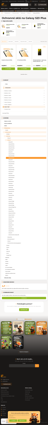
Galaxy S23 (10, 159)
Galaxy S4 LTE (11, 224)
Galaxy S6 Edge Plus (12, 207)
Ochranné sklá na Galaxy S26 (14, 234)
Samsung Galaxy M (11, 239)
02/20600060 (5, 381)
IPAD (7, 249)
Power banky (7, 271)
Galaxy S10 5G (11, 185)
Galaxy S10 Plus (11, 189)
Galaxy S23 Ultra (11, 155)
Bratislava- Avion (24, 93)
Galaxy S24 (11, 151)
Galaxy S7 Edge (11, 201)
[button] (2, 123)
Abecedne (30, 41)
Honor (7, 253)
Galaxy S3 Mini (11, 228)
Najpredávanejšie (23, 41)
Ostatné (6, 263)
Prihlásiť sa (37, 365)
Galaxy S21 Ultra (11, 169)
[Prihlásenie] (35, 4)
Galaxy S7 (10, 199)
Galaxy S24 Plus (11, 153)
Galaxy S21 (10, 173)
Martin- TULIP (24, 106)
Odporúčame (4, 41)
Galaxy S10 (10, 183)
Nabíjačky (7, 257)
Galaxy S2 (10, 232)
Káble (6, 259)
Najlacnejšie (10, 41)
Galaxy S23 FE (11, 149)
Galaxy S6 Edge (11, 205)
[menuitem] (4, 8)
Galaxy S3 (10, 226)
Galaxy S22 (10, 165)
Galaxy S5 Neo (11, 211)
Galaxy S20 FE (11, 181)
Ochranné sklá (8, 132)
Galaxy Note (10, 237)
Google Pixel (8, 255)
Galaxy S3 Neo (11, 230)
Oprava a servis (7, 121)
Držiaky (6, 261)
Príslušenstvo (7, 128)
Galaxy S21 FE (11, 171)
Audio (6, 265)
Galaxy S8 (10, 193)
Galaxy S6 (10, 209)
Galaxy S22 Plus (11, 163)
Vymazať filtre (5, 113)
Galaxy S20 (11, 179)
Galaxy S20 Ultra (11, 175)
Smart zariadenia (8, 123)
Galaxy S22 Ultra (11, 161)
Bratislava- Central (24, 97)
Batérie (6, 275)
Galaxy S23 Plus (11, 157)
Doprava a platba (5, 1)
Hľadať (30, 4)
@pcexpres (28, 319)
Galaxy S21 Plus (11, 167)
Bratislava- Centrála (24, 90)
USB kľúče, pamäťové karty (10, 273)
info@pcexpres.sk (5, 379)
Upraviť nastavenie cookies (43, 422)
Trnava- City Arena (24, 102)
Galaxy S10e (11, 187)
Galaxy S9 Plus (11, 195)
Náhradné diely (7, 277)
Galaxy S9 (10, 197)
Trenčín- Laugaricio (24, 104)
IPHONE (7, 134)
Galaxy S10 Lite (11, 191)
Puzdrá (6, 130)
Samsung (8, 136)
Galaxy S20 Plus (11, 177)
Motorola (8, 251)
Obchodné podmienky (21, 1)
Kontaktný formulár (7, 384)
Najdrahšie (16, 41)
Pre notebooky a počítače (10, 269)
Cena (6, 84)
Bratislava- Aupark (24, 95)
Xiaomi (7, 247)
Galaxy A (9, 138)
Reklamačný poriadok (13, 1)
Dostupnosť (7, 87)
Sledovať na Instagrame (24, 351)
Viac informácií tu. (12, 417)
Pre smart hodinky (8, 267)
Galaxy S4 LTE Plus (12, 213)
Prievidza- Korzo (24, 109)
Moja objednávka (4, 401)
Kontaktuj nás (24, 309)
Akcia (5, 125)
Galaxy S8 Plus (11, 203)
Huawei (7, 245)
